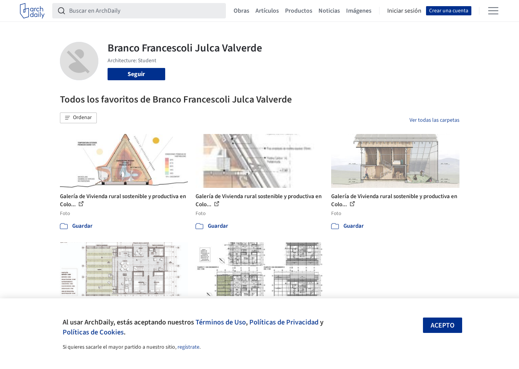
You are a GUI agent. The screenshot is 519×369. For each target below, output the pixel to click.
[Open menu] (493, 11)
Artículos (267, 11)
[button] (78, 118)
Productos (298, 11)
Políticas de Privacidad (283, 322)
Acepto (442, 325)
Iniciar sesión (404, 11)
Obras (241, 11)
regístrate (188, 347)
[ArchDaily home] (32, 10)
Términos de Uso (221, 322)
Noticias (329, 11)
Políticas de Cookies (93, 332)
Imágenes (358, 11)
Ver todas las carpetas (434, 120)
